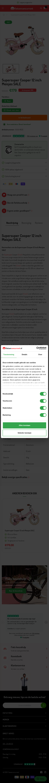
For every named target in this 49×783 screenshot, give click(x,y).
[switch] (43, 401)
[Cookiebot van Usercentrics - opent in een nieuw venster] (36, 348)
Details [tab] (24, 354)
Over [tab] (40, 354)
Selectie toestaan (24, 433)
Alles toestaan (24, 425)
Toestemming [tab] (8, 354)
